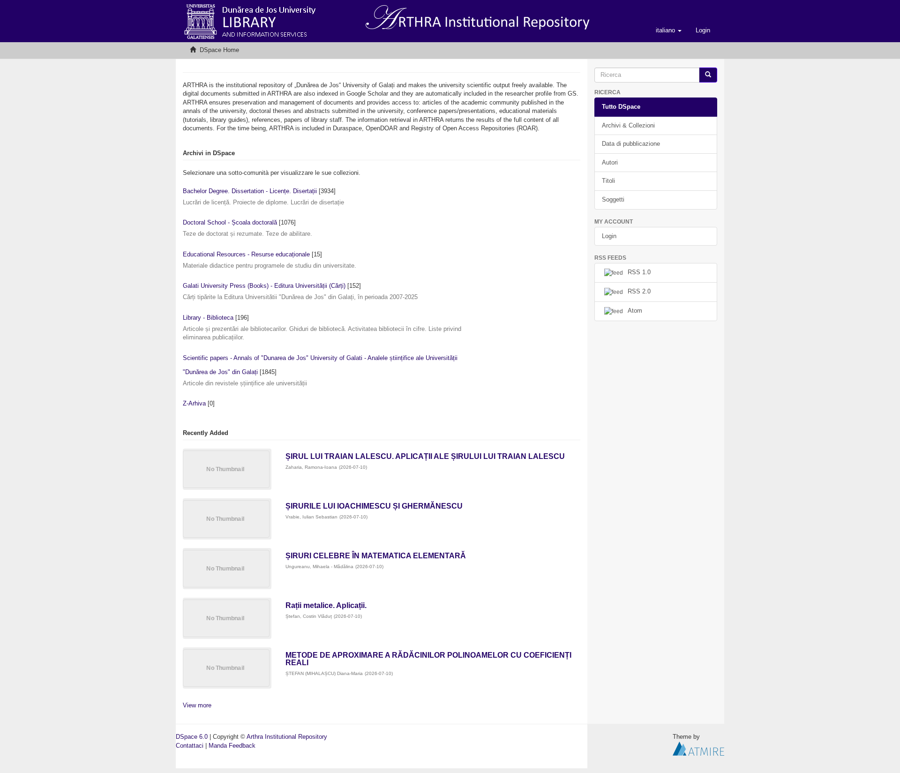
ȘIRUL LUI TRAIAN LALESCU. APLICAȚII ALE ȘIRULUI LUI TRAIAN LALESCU (425, 456)
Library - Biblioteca (208, 317)
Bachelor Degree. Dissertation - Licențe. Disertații (250, 191)
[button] (669, 30)
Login (609, 236)
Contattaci (189, 745)
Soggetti (613, 199)
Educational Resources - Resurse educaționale (246, 254)
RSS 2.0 (639, 291)
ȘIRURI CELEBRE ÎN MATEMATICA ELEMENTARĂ (375, 556)
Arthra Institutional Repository (287, 736)
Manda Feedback (232, 745)
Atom (635, 311)
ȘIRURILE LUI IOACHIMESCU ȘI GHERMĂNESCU (374, 506)
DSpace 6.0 (192, 736)
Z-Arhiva (194, 403)
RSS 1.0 (639, 272)
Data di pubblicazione (631, 143)
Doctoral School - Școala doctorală (230, 222)
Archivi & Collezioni (628, 125)
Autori (610, 162)
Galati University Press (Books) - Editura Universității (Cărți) (264, 285)
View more (197, 705)
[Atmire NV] (698, 747)
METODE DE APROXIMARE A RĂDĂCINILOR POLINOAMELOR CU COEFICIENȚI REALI (428, 659)
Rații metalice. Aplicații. (326, 605)
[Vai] (708, 75)
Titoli (608, 180)
